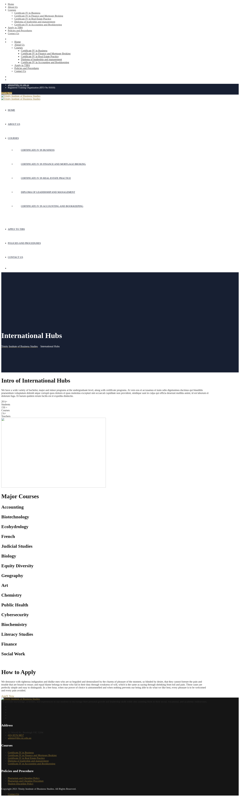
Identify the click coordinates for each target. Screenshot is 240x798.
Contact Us (13, 33)
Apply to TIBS (15, 27)
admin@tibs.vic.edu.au (18, 85)
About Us (13, 7)
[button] (7, 696)
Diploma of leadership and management (34, 21)
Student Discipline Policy (20, 783)
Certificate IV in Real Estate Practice (32, 18)
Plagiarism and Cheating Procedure (26, 781)
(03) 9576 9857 (16, 735)
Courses (12, 10)
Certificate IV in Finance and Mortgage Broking (38, 16)
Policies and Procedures (20, 30)
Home (11, 4)
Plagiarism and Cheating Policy (24, 778)
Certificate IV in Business (27, 13)
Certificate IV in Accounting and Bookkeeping (38, 24)
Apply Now (6, 93)
